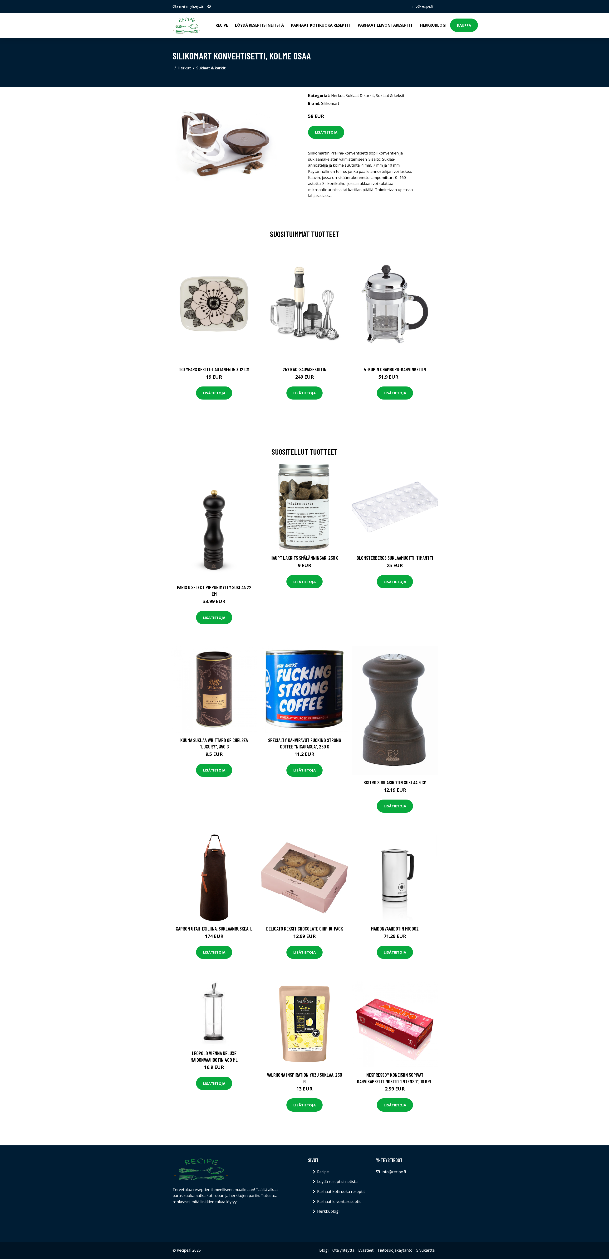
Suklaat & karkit (211, 68)
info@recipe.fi (422, 6)
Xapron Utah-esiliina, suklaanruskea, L (214, 928)
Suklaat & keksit (390, 95)
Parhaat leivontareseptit (385, 25)
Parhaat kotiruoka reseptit (321, 25)
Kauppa (464, 25)
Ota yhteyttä (343, 1250)
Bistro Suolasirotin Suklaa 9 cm (395, 782)
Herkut (184, 68)
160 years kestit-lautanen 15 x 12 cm (214, 369)
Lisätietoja (326, 132)
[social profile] (209, 6)
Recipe (222, 25)
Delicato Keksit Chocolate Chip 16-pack (304, 928)
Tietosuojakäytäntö (395, 1250)
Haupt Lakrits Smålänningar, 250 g (304, 558)
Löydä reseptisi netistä (259, 25)
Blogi (324, 1250)
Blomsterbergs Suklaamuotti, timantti (395, 558)
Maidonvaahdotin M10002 (395, 928)
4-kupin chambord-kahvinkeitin (395, 369)
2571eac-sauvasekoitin (305, 369)
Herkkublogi (433, 25)
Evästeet (365, 1250)
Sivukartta (425, 1250)
